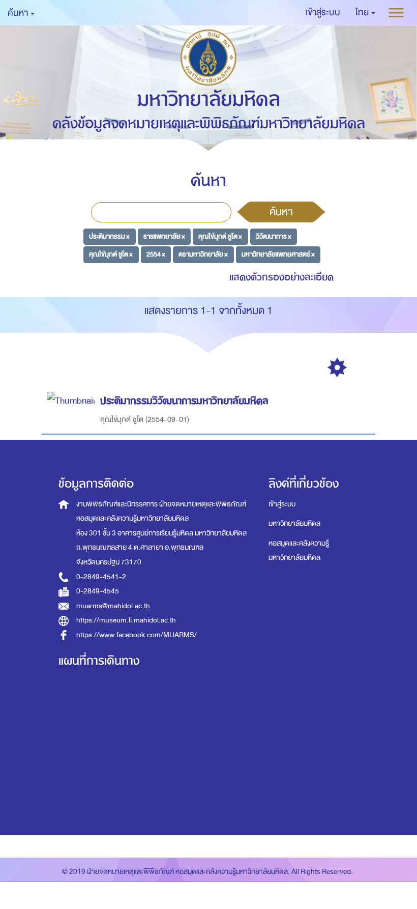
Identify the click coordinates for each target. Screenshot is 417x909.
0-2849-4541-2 (101, 577)
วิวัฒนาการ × (273, 236)
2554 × (155, 254)
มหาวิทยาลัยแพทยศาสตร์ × (278, 254)
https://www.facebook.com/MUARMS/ (136, 635)
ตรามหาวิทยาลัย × (203, 254)
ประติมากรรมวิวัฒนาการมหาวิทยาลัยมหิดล (184, 400)
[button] (365, 12)
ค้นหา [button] (18, 13)
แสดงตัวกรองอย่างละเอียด (281, 277)
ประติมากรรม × (109, 236)
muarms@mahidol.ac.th (113, 606)
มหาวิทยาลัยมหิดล (294, 523)
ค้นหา (281, 212)
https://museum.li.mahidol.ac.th (126, 620)
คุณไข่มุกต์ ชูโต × (220, 236)
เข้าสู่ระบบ (282, 504)
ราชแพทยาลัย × (164, 236)
